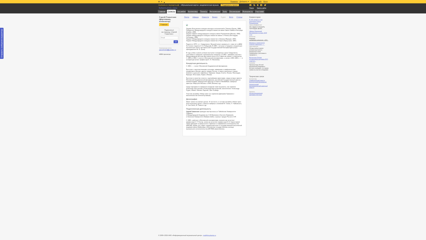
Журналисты (247, 11)
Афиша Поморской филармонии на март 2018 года (258, 33)
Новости (205, 17)
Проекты (203, 11)
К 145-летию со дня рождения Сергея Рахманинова (255, 21)
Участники (259, 11)
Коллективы (193, 11)
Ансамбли (181, 11)
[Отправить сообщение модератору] (2, 43)
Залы (225, 11)
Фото (231, 17)
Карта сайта (261, 8)
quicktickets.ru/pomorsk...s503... (258, 40)
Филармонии (215, 11)
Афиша (195, 17)
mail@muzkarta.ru (209, 235)
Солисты (171, 11)
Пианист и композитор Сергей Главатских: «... (257, 43)
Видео (214, 17)
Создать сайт (256, 2)
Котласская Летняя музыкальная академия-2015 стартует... (258, 59)
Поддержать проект (230, 5)
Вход (265, 2)
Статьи (239, 17)
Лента (186, 17)
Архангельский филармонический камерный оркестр (258, 86)
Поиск (251, 8)
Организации (234, 11)
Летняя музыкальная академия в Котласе (256, 94)
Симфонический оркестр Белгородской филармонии (258, 81)
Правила (234, 2)
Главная (162, 11)
